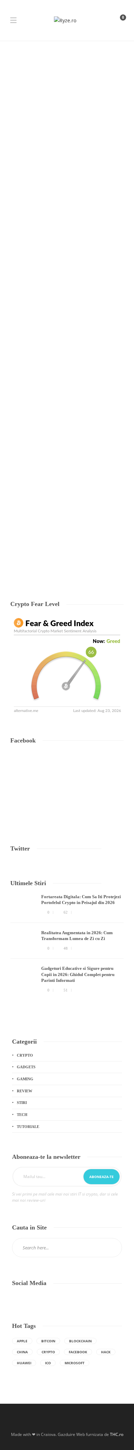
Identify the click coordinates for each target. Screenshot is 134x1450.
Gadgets (26, 1067)
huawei (24, 1362)
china (22, 1352)
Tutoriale (41, 471)
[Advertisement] (67, 111)
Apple (22, 1341)
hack (106, 1352)
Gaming (25, 1079)
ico (48, 1362)
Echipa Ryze (20, 369)
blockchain (80, 1341)
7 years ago (41, 369)
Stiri (22, 1103)
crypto (48, 1352)
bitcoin (48, 1341)
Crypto (25, 1055)
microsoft (75, 1362)
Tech (17, 269)
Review (24, 1091)
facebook (78, 1352)
